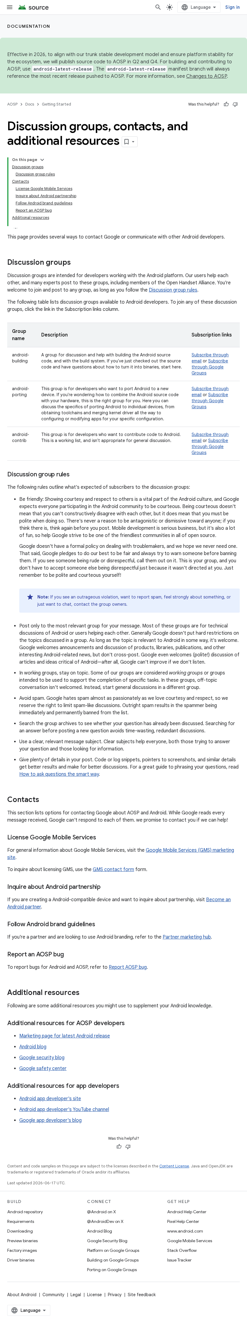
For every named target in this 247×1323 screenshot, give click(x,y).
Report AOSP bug (128, 967)
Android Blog (99, 1231)
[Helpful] (226, 104)
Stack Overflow (182, 1250)
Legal (75, 1294)
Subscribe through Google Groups (210, 367)
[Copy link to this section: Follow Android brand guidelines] (101, 924)
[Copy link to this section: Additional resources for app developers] (125, 1086)
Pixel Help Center (183, 1221)
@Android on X (101, 1211)
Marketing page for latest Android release (64, 1036)
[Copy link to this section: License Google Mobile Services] (102, 837)
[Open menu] (10, 7)
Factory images (22, 1250)
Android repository (25, 1211)
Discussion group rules (173, 290)
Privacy (115, 1294)
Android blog (32, 1047)
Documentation (28, 26)
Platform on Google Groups (113, 1250)
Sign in (232, 7)
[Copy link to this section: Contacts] (45, 800)
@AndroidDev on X (105, 1221)
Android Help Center (186, 1211)
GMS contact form (113, 870)
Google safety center (43, 1069)
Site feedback (142, 1294)
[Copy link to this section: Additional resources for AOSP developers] (131, 1023)
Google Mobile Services (189, 1240)
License (94, 1294)
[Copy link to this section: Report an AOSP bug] (70, 954)
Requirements (20, 1221)
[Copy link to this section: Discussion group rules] (76, 474)
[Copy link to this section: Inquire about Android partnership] (107, 887)
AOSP (12, 104)
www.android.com (185, 1231)
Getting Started (56, 104)
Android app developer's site (50, 1099)
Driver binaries (20, 1260)
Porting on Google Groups (112, 1269)
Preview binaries (22, 1240)
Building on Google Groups (113, 1260)
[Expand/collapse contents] (42, 159)
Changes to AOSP (206, 76)
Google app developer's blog (50, 1120)
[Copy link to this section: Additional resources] (86, 993)
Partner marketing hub (187, 937)
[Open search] (158, 7)
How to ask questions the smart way (59, 774)
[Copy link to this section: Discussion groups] (77, 263)
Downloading (20, 1231)
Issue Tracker (179, 1260)
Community (53, 1294)
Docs (29, 104)
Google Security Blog (107, 1240)
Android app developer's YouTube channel (64, 1110)
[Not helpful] (235, 104)
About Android (21, 1294)
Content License (174, 1166)
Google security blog (41, 1058)
